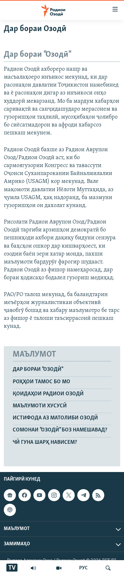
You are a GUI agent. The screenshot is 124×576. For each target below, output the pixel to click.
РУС (83, 568)
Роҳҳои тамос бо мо (41, 382)
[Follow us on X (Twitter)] (69, 495)
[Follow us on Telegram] (83, 495)
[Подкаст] (10, 510)
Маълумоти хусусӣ (40, 406)
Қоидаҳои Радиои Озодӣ (48, 394)
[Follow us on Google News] (10, 495)
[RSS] (98, 495)
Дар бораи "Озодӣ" (38, 369)
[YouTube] (58, 568)
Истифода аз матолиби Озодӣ (55, 418)
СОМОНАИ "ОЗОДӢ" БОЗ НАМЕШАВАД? (60, 430)
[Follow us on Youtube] (39, 495)
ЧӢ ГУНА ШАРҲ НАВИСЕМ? (45, 442)
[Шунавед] (33, 568)
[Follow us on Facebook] (24, 495)
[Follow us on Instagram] (54, 495)
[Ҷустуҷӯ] (108, 568)
